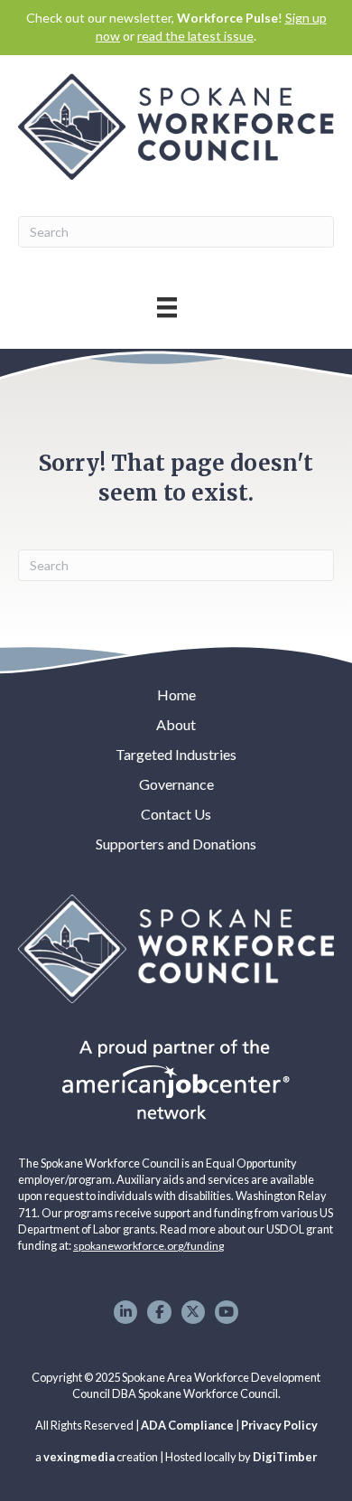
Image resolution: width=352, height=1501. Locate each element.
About (176, 724)
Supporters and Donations (176, 843)
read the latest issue (195, 35)
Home (176, 694)
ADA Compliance (187, 1425)
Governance (176, 784)
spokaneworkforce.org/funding (148, 1245)
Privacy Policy (279, 1425)
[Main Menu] (167, 307)
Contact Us (176, 813)
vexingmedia (79, 1456)
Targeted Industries (176, 754)
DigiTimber (285, 1456)
